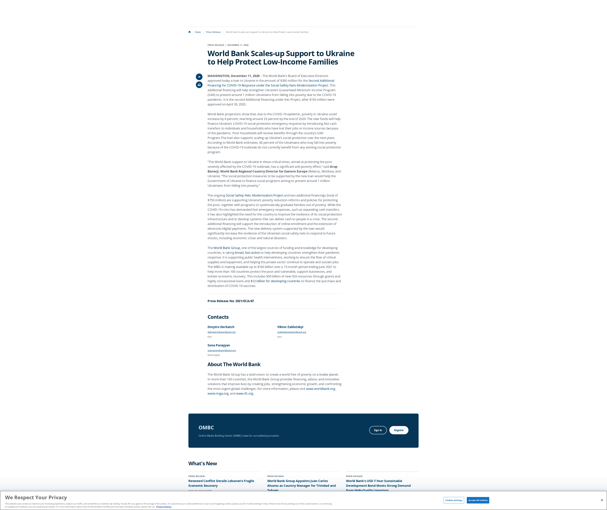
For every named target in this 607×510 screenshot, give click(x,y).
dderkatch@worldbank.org (222, 332)
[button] (199, 84)
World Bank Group (227, 248)
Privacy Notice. (164, 506)
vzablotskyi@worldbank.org (291, 332)
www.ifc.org (244, 393)
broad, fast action (247, 252)
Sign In (378, 430)
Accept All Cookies (478, 500)
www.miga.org (218, 393)
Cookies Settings (453, 500)
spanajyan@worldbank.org (222, 350)
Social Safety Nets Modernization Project (254, 195)
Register (399, 430)
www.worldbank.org (320, 389)
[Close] (601, 500)
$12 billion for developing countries (275, 281)
